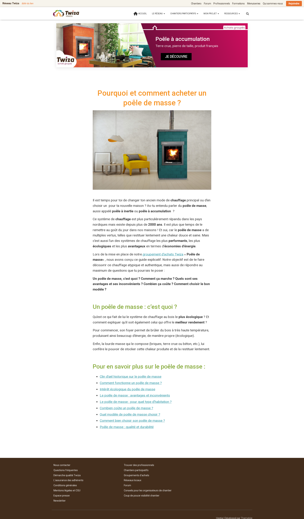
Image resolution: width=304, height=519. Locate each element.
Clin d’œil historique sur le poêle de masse (130, 377)
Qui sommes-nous (273, 3)
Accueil (142, 13)
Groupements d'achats (136, 475)
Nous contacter (61, 465)
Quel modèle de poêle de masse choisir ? (130, 414)
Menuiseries (253, 3)
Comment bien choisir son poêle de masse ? (132, 421)
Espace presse (61, 495)
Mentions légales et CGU (66, 490)
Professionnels (221, 3)
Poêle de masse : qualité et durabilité (127, 427)
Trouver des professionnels (139, 465)
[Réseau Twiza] (66, 13)
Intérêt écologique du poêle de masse (127, 389)
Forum (207, 3)
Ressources (231, 13)
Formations (238, 3)
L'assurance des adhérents (68, 480)
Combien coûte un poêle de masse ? (126, 408)
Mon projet (210, 13)
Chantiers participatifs (183, 13)
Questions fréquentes (65, 470)
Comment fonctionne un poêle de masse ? (131, 383)
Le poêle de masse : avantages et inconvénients (135, 395)
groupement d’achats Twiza (162, 254)
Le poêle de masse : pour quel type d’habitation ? (136, 402)
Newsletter (59, 500)
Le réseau (157, 13)
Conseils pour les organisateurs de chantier (148, 490)
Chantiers (196, 3)
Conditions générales (65, 485)
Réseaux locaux (132, 480)
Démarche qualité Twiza (67, 475)
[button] (164, 13)
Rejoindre (294, 3)
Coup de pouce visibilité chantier (141, 495)
